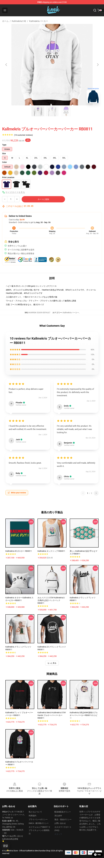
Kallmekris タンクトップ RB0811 (51, 551)
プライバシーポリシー (38, 819)
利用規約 (32, 816)
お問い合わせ (60, 823)
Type (4, 145)
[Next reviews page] (96, 493)
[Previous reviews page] (83, 493)
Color (4, 162)
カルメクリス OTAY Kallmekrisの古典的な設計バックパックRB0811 (51, 600)
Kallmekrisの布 (19, 21)
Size (4, 153)
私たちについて (35, 812)
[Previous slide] (6, 65)
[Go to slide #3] (66, 111)
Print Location (8, 177)
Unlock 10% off (5, 846)
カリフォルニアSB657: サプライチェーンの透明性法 (39, 830)
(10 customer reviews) (23, 135)
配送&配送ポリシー (62, 812)
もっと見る (52, 663)
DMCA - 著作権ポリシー (39, 823)
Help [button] (99, 855)
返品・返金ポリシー (63, 819)
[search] (94, 10)
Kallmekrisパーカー (38, 21)
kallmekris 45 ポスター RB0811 (18, 551)
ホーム (5, 21)
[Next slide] (97, 65)
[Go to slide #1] (37, 111)
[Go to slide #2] (52, 111)
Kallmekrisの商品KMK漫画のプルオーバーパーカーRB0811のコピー (84, 715)
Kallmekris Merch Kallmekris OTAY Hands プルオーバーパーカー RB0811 (52, 715)
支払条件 (58, 816)
